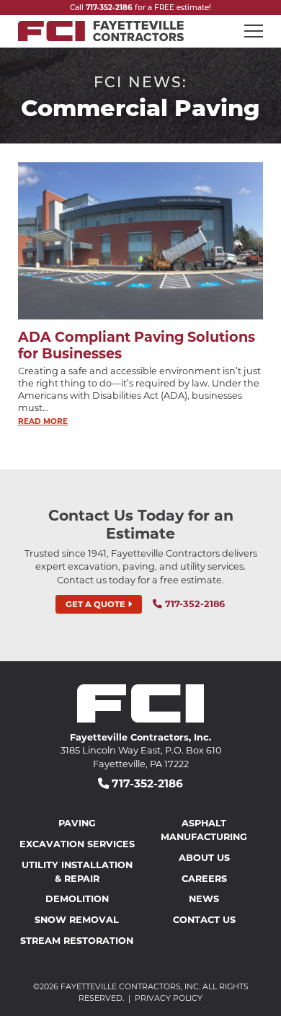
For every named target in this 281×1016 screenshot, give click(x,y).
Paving (77, 822)
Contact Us (204, 919)
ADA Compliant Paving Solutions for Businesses (136, 344)
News (204, 898)
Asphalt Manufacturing (204, 829)
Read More (43, 421)
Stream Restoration (76, 940)
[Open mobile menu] (253, 31)
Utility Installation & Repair (77, 871)
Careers (204, 878)
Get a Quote (97, 603)
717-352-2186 (109, 7)
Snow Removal (77, 919)
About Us (204, 857)
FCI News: (140, 81)
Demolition (77, 898)
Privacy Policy (168, 998)
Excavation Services (77, 843)
